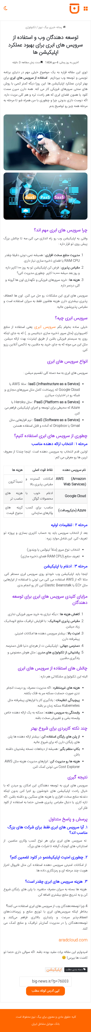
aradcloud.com (73, 940)
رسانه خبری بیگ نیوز (50, 27)
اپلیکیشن (54, 969)
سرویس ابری (45, 327)
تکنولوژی (30, 27)
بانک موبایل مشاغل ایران (45, 1024)
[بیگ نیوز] (74, 8)
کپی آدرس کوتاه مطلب (45, 991)
